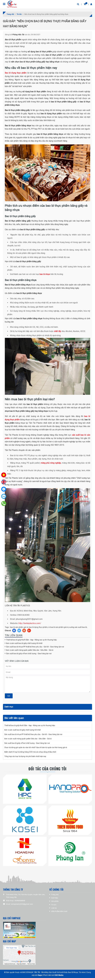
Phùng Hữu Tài (18, 35)
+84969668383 (19, 901)
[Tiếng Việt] (3, 474)
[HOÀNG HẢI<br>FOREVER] (25, 851)
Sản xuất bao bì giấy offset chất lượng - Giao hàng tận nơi (28, 654)
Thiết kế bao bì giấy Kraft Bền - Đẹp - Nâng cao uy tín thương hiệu (31, 640)
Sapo (40, 975)
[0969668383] (3, 503)
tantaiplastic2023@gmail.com (22, 904)
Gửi (8, 696)
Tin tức (53, 905)
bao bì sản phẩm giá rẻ (19, 627)
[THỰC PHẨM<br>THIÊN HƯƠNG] (70, 819)
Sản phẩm (55, 901)
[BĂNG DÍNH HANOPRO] (70, 788)
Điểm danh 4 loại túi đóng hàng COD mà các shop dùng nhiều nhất (30, 752)
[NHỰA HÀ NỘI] (25, 788)
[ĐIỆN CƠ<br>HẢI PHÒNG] (70, 851)
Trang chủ (55, 894)
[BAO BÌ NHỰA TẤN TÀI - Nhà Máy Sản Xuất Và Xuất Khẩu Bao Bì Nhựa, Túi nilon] (12, 4)
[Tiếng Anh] (3, 482)
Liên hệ (54, 908)
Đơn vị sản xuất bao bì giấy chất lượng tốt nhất (24, 643)
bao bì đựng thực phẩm (38, 627)
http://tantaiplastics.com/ (29, 623)
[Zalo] (3, 496)
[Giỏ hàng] (85, 4)
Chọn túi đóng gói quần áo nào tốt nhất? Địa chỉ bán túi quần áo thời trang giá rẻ (35, 747)
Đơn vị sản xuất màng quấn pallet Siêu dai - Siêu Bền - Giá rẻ (29, 650)
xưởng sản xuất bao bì (78, 627)
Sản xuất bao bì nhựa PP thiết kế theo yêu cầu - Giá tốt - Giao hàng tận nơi (35, 647)
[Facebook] (3, 489)
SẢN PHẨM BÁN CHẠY (59, 911)
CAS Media (58, 975)
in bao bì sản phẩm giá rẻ (58, 627)
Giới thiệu (54, 898)
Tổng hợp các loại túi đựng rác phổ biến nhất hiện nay (25, 756)
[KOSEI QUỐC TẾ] (25, 819)
